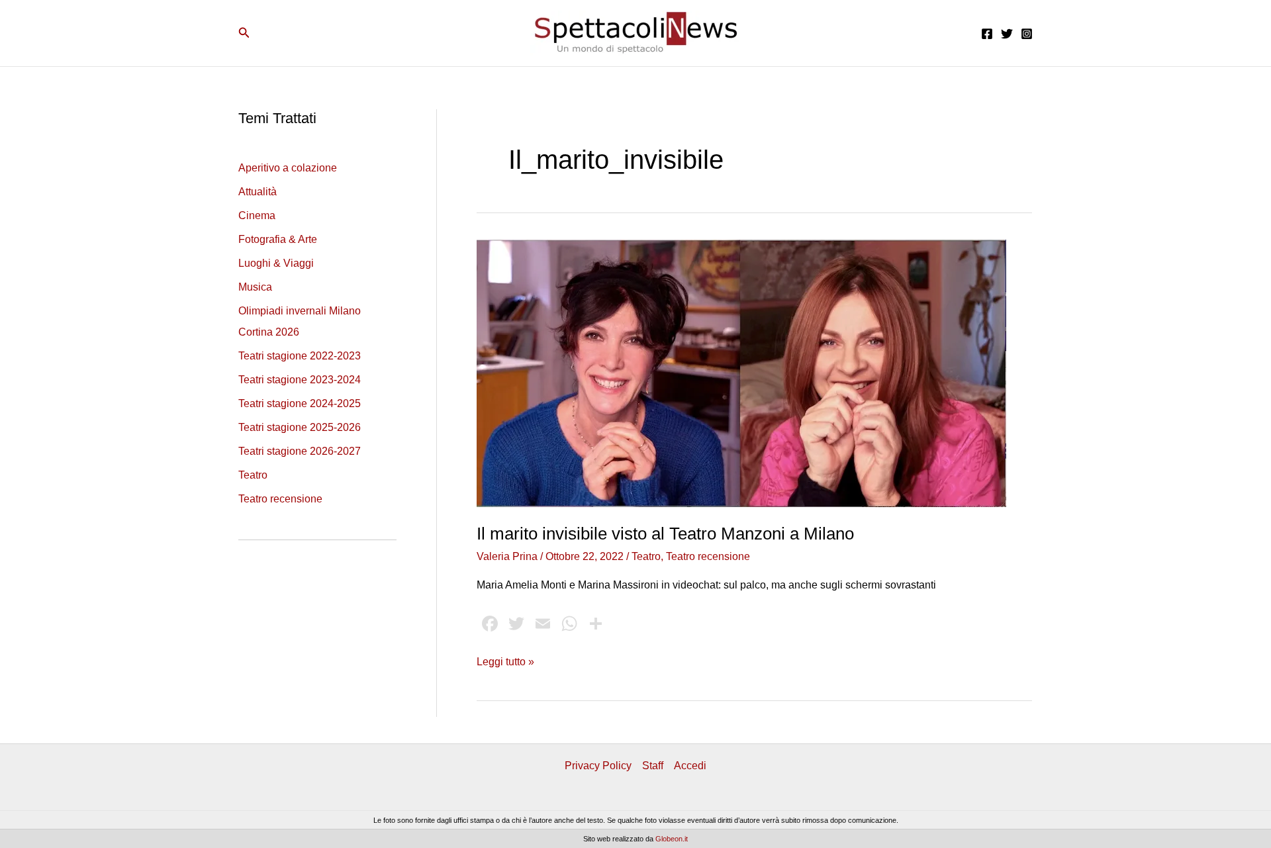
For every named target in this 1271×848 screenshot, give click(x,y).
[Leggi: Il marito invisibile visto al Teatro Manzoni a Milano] (741, 372)
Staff (652, 765)
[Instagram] (1027, 34)
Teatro (252, 475)
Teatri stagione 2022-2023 (299, 355)
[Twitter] (1007, 34)
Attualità (257, 191)
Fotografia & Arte (277, 239)
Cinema (256, 215)
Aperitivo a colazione (287, 167)
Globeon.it (671, 839)
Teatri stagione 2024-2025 (299, 403)
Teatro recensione (280, 498)
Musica (255, 287)
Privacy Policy (598, 765)
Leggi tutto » (505, 663)
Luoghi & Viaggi (276, 263)
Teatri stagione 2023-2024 (299, 379)
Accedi (690, 765)
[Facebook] (987, 34)
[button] (244, 33)
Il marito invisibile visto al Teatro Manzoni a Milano (665, 533)
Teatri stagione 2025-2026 (299, 427)
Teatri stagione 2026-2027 (299, 451)
